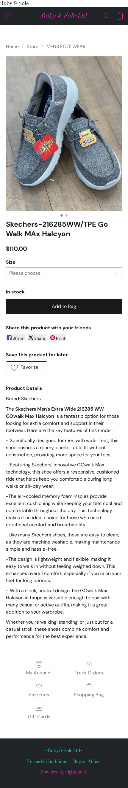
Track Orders (89, 673)
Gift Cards (39, 717)
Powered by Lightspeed (64, 772)
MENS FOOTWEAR (66, 46)
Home (12, 46)
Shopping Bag (89, 695)
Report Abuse (87, 762)
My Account (39, 673)
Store (32, 46)
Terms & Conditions (47, 762)
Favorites (39, 695)
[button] (64, 16)
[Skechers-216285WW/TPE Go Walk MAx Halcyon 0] (64, 133)
